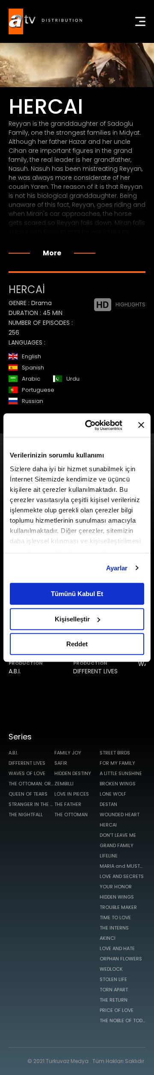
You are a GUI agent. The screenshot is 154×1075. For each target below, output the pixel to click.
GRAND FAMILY (116, 845)
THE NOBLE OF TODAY (122, 1020)
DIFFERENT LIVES (95, 671)
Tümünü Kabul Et (77, 593)
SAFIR (60, 763)
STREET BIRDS (115, 752)
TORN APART (114, 989)
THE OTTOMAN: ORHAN (31, 783)
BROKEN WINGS (118, 783)
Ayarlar (117, 568)
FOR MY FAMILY (117, 763)
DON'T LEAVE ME (118, 835)
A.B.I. (15, 671)
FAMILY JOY (67, 752)
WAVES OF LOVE (27, 773)
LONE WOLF (113, 793)
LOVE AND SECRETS (122, 876)
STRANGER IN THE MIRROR (31, 804)
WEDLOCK (111, 969)
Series (20, 736)
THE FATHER (67, 804)
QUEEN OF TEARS (28, 793)
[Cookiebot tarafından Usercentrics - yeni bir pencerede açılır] (90, 425)
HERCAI (108, 824)
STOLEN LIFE (113, 979)
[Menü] (140, 21)
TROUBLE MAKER (118, 907)
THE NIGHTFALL (26, 814)
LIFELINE (109, 855)
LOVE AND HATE (117, 948)
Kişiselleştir (72, 619)
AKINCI (108, 938)
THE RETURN (113, 999)
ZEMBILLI (64, 783)
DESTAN (108, 804)
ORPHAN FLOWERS (121, 958)
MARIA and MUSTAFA (122, 866)
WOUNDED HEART (119, 814)
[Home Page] (45, 21)
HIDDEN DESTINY (72, 773)
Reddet (77, 644)
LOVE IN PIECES (71, 793)
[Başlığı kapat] (141, 425)
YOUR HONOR (116, 886)
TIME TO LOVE (115, 917)
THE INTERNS (114, 927)
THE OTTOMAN (71, 814)
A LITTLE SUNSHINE (121, 773)
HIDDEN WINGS (117, 896)
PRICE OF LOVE (116, 1010)
